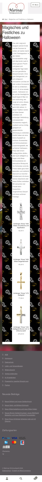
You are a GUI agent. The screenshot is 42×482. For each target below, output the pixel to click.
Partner (7, 385)
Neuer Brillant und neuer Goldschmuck (18, 401)
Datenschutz (9, 362)
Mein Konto (7, 478)
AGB (6, 354)
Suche (21, 478)
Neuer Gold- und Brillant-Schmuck (17, 405)
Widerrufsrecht (10, 370)
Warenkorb (32, 476)
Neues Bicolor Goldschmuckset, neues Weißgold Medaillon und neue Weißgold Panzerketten (22, 414)
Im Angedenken (10, 377)
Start (5, 19)
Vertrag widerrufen (11, 374)
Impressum (8, 358)
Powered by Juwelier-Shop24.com (17, 381)
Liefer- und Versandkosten (14, 366)
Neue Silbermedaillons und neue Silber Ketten (21, 409)
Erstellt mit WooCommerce (21, 470)
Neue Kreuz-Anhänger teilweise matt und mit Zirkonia (20, 420)
